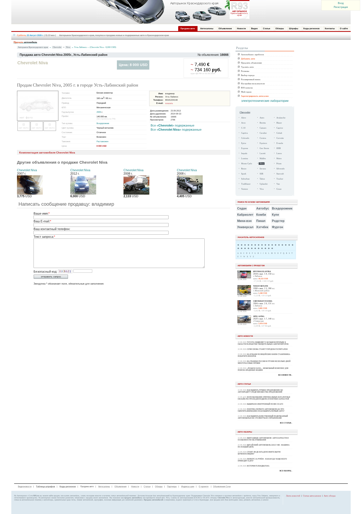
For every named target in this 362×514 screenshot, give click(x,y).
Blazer (279, 123)
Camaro (263, 128)
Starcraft (280, 174)
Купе (275, 214)
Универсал (245, 227)
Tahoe (262, 179)
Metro (279, 158)
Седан (242, 208)
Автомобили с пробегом (252, 54)
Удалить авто (247, 67)
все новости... (285, 375)
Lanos (279, 153)
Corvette (280, 138)
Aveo (243, 123)
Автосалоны (104, 486)
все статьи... (286, 423)
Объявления (120, 486)
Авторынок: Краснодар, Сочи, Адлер (171, 12)
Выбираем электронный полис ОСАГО (265, 404)
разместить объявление (74, 498)
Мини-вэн (244, 220)
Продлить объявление (251, 63)
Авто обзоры (329, 496)
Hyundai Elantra (262, 271)
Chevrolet (57, 47)
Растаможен (102, 141)
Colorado (245, 138)
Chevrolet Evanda (262, 301)
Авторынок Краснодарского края (33, 47)
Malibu (263, 158)
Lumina (244, 158)
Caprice (279, 128)
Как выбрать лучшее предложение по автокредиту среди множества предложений (260, 391)
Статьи (147, 486)
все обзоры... (286, 471)
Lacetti (262, 153)
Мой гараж (246, 92)
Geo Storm (264, 148)
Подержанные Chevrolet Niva (202, 496)
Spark (243, 174)
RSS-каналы (247, 88)
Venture (244, 189)
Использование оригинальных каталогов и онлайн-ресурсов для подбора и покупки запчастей (264, 398)
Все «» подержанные (172, 125)
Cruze (278, 189)
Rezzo (243, 169)
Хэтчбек (262, 227)
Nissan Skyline (260, 286)
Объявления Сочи (222, 486)
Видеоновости (24, 486)
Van (278, 184)
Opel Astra (258, 316)
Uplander (264, 184)
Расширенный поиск (250, 79)
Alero (243, 118)
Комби (261, 214)
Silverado (280, 169)
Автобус (262, 208)
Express (244, 148)
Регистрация (341, 7)
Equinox (263, 143)
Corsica (263, 138)
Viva (262, 189)
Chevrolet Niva (27, 170)
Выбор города (248, 75)
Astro (262, 118)
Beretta (263, 123)
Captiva (244, 133)
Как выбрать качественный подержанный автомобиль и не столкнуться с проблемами (263, 417)
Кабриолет (245, 214)
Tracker (279, 179)
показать (169, 103)
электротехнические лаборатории (264, 100)
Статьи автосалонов (312, 496)
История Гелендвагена (258, 466)
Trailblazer (246, 184)
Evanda (279, 143)
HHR (278, 148)
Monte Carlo (246, 164)
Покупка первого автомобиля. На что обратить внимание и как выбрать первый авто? (261, 410)
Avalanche (280, 118)
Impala (244, 153)
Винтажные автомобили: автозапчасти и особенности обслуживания (263, 439)
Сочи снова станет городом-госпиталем (267, 349)
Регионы (245, 71)
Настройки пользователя (253, 83)
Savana (263, 169)
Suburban (245, 179)
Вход (341, 3)
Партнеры (172, 486)
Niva (68, 47)
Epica (243, 143)
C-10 (243, 128)
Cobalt (279, 133)
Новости (135, 486)
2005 (99, 112)
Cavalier (263, 133)
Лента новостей (293, 496)
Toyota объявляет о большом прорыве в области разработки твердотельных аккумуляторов (263, 343)
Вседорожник (103, 123)
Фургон (277, 227)
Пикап (260, 220)
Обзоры (159, 486)
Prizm (278, 164)
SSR (261, 174)
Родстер (278, 220)
